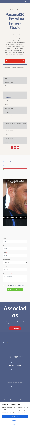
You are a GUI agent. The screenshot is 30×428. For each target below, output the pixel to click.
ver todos (15, 328)
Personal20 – (15, 21)
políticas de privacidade (17, 285)
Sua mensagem (7, 274)
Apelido (5, 245)
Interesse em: (6, 259)
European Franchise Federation (15, 382)
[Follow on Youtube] (18, 147)
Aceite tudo (15, 416)
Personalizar (15, 420)
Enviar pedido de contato (15, 289)
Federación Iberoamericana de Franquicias (15, 399)
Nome (4, 238)
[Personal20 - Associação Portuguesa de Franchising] (15, 162)
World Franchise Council (15, 365)
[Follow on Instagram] (15, 147)
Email (4, 252)
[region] (15, 415)
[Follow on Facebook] (12, 147)
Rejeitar (15, 424)
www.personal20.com (10, 97)
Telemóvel (5, 266)
